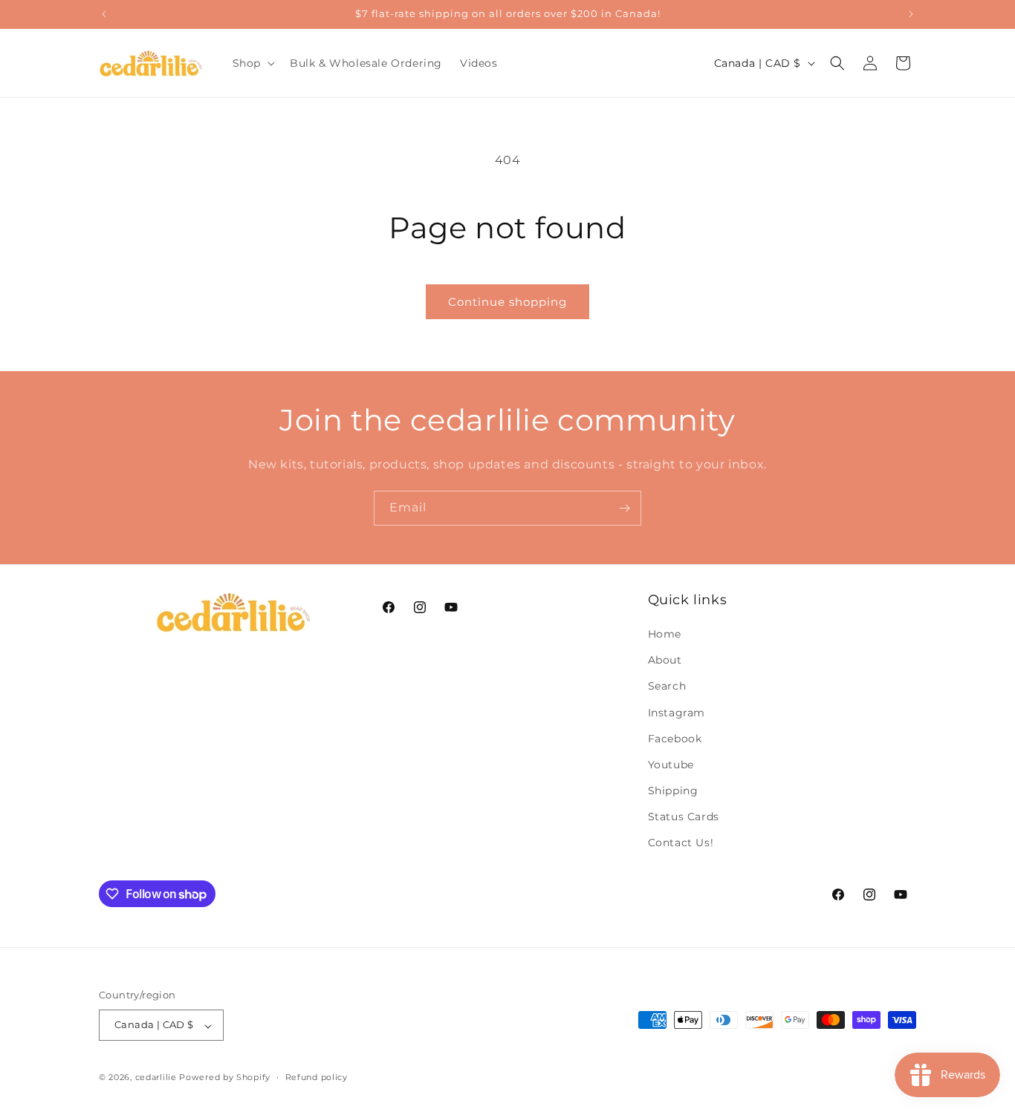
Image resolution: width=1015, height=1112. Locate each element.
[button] (252, 63)
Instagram (676, 712)
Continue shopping (507, 302)
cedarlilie (156, 1078)
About (665, 660)
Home (664, 634)
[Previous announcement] (104, 14)
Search (667, 686)
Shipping (673, 791)
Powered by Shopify (224, 1078)
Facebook (675, 738)
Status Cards (683, 817)
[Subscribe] (624, 508)
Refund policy (316, 1077)
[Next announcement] (911, 14)
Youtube (671, 764)
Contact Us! (681, 843)
